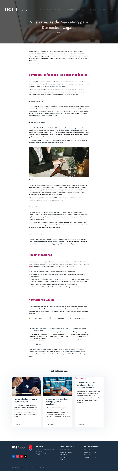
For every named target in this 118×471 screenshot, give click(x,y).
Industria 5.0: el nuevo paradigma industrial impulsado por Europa (86, 385)
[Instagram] (17, 456)
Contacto (62, 459)
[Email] (25, 456)
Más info (58, 342)
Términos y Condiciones (90, 457)
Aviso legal (87, 449)
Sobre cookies (88, 454)
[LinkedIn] (13, 456)
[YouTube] (21, 456)
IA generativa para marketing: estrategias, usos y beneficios (58, 401)
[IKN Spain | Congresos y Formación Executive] (16, 10)
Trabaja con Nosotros (66, 452)
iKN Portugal (63, 454)
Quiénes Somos (64, 449)
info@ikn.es (39, 454)
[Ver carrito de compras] (112, 3)
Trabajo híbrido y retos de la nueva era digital (25, 400)
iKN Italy (62, 457)
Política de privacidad (90, 452)
